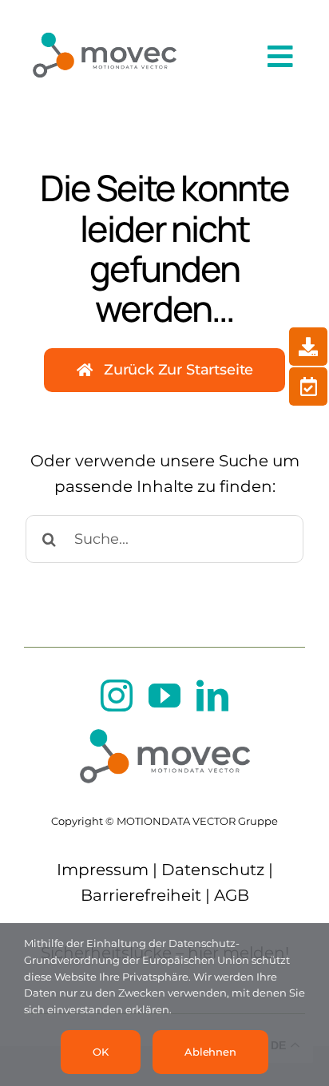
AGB (231, 895)
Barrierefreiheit (141, 895)
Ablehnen (210, 1051)
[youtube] (164, 695)
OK (101, 1051)
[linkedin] (212, 695)
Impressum (103, 869)
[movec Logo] (104, 25)
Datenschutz (212, 869)
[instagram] (117, 695)
